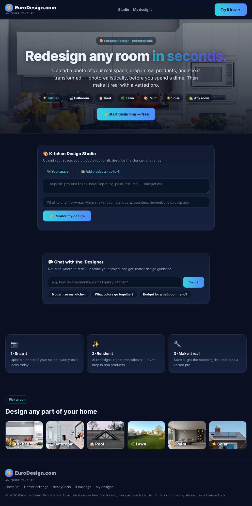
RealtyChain (62, 487)
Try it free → (230, 9)
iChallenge (83, 487)
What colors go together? (114, 294)
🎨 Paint (150, 98)
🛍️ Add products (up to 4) (101, 171)
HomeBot (12, 487)
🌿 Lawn (127, 98)
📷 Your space (58, 171)
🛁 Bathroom (79, 98)
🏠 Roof (105, 98)
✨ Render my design (67, 216)
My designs (143, 9)
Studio (123, 9)
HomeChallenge (36, 487)
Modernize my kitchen (69, 294)
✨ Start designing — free (126, 114)
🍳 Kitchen (51, 98)
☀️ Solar (172, 98)
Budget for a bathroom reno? (165, 294)
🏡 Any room (199, 98)
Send (193, 282)
